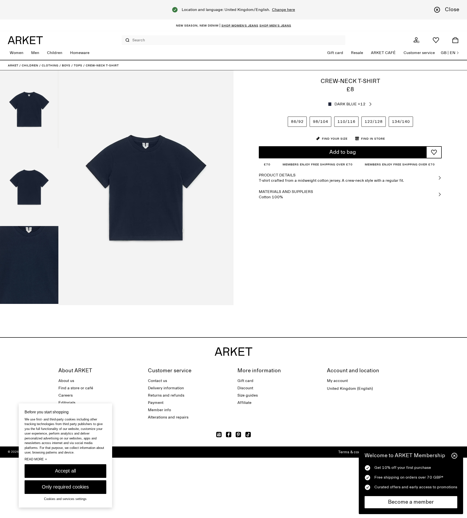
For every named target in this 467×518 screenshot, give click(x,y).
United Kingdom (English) (350, 389)
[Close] (454, 456)
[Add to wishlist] (434, 152)
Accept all (65, 470)
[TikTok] (248, 434)
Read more (36, 459)
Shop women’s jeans (239, 25)
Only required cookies (65, 487)
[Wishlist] (436, 40)
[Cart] (455, 40)
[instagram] (219, 434)
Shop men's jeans (275, 25)
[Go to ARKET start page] (25, 40)
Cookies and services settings (65, 499)
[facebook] (229, 434)
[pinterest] (238, 434)
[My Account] (416, 40)
